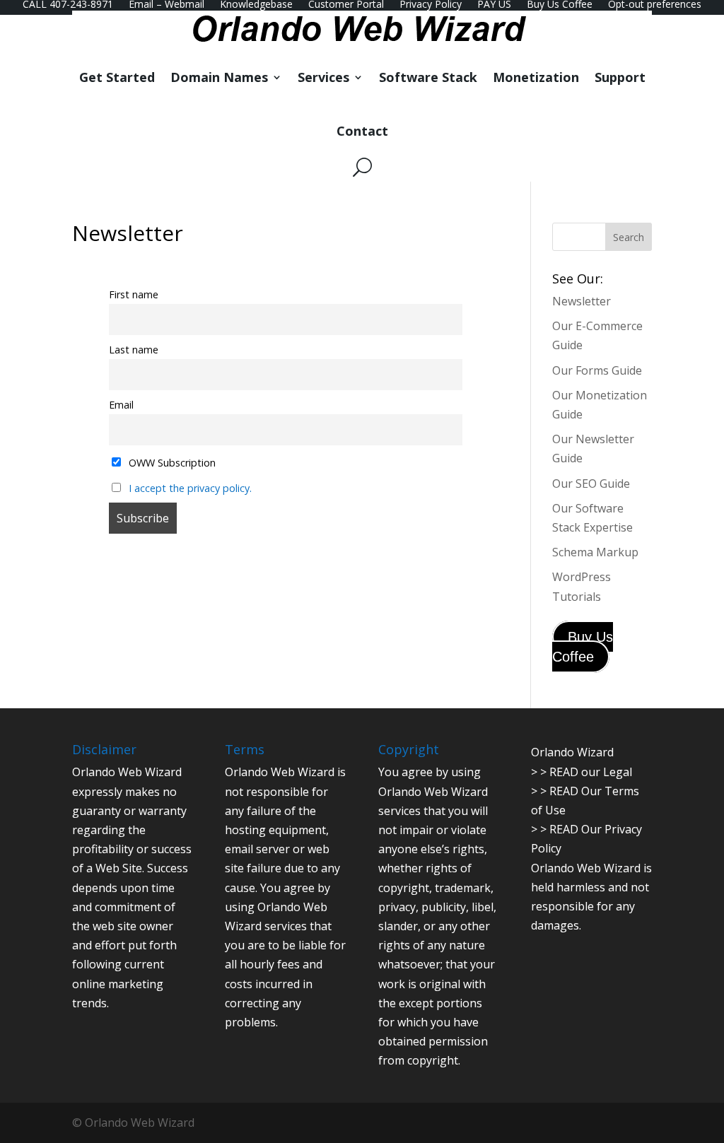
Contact (362, 130)
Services (323, 77)
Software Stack (428, 77)
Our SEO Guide (591, 483)
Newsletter (581, 301)
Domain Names (219, 77)
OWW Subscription (171, 462)
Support (620, 77)
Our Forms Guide (597, 370)
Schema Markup (595, 552)
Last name (133, 349)
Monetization (536, 77)
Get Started (117, 77)
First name (133, 294)
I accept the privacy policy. (190, 488)
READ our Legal (590, 772)
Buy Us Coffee (582, 646)
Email (121, 404)
